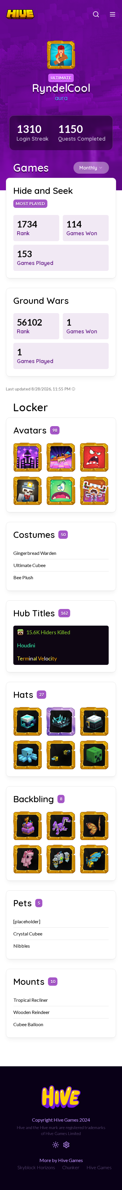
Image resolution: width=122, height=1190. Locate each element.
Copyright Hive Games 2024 (61, 1120)
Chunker (70, 1167)
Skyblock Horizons (36, 1167)
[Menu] (112, 14)
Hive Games (99, 1167)
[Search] (95, 14)
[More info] (73, 389)
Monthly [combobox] (88, 168)
